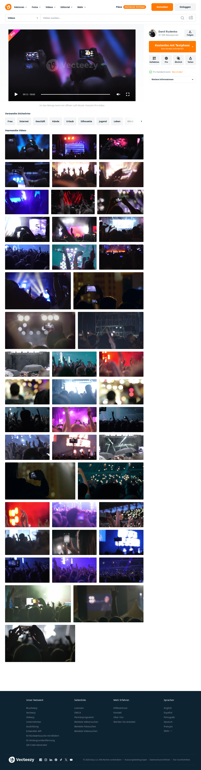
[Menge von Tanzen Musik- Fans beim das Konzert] (27, 257)
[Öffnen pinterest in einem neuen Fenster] (56, 759)
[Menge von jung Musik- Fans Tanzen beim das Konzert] (121, 419)
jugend (103, 121)
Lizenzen (79, 707)
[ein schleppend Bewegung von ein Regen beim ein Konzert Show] (121, 447)
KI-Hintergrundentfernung (40, 740)
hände (55, 121)
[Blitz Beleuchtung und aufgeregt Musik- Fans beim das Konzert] (74, 391)
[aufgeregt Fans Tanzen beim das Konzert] (27, 419)
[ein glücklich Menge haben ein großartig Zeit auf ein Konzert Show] (27, 229)
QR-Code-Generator (36, 744)
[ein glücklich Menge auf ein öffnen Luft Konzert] (74, 174)
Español (168, 712)
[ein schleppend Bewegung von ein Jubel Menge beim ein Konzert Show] (73, 202)
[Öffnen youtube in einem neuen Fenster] (71, 759)
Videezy (30, 717)
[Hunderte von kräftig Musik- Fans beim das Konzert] (27, 570)
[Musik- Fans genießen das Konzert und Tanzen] (110, 330)
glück (130, 121)
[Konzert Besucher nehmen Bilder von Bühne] (74, 542)
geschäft (40, 121)
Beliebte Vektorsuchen (86, 721)
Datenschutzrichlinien (160, 759)
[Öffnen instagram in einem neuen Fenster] (45, 759)
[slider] (75, 94)
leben (117, 121)
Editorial (65, 7)
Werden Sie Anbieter (124, 721)
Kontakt (117, 712)
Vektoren (19, 7)
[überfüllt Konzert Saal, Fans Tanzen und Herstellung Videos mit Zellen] (74, 364)
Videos (49, 7)
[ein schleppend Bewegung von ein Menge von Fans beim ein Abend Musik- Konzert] (38, 290)
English (168, 707)
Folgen (190, 35)
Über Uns (118, 717)
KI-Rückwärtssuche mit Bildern (42, 735)
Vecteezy (30, 712)
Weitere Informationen (163, 79)
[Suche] (182, 18)
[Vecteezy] (8, 7)
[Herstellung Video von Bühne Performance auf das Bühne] (40, 643)
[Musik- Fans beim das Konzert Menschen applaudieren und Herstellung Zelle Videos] (121, 514)
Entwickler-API (33, 731)
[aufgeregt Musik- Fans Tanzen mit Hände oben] (74, 514)
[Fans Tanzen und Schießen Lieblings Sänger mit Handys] (121, 570)
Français (168, 726)
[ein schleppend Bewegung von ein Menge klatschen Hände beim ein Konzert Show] (121, 364)
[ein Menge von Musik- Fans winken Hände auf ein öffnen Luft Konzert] (121, 174)
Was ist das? (177, 72)
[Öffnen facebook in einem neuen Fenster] (40, 759)
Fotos (35, 7)
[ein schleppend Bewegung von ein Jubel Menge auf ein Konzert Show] (74, 229)
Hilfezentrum (120, 707)
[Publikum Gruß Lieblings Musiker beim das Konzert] (74, 419)
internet (24, 121)
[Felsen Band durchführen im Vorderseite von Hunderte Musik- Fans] (121, 229)
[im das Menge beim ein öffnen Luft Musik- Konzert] (27, 146)
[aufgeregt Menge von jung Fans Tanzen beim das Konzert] (27, 542)
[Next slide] (139, 121)
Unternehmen (33, 721)
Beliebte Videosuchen (85, 731)
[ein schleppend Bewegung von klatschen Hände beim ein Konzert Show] (27, 514)
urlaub (70, 121)
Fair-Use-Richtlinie (181, 759)
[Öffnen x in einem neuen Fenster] (66, 759)
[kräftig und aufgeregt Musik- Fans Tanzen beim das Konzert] (27, 447)
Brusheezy (31, 707)
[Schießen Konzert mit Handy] (121, 542)
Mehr (80, 7)
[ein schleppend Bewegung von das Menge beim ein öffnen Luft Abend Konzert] (121, 146)
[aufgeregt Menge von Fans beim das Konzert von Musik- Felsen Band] (121, 257)
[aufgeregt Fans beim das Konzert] (38, 603)
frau (10, 121)
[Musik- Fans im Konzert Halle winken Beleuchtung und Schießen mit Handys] (110, 481)
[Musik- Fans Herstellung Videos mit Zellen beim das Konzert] (74, 257)
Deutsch (168, 721)
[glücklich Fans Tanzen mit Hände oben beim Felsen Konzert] (74, 570)
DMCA (77, 712)
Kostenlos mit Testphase (172, 46)
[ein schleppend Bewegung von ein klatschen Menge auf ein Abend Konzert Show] (27, 202)
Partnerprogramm (84, 717)
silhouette (86, 121)
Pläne (119, 6)
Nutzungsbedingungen (136, 759)
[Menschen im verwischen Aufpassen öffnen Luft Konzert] (27, 391)
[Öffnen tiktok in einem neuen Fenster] (61, 759)
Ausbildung (32, 726)
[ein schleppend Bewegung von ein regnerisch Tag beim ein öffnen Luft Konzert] (27, 364)
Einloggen (185, 6)
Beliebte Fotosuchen (85, 726)
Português (169, 717)
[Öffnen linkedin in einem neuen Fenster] (51, 759)
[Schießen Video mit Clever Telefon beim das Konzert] (74, 447)
